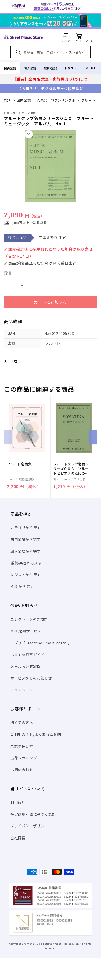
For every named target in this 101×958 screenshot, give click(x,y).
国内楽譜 (10, 68)
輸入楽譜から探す (25, 551)
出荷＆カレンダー (25, 757)
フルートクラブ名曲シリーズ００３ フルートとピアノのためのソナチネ (71, 469)
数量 (8, 273)
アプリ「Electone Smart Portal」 (40, 642)
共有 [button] (13, 361)
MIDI (91, 68)
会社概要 (17, 837)
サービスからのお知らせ (31, 678)
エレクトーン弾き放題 (29, 619)
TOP (7, 100)
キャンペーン (21, 689)
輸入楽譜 (30, 68)
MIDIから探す (22, 586)
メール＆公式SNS (25, 666)
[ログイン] (65, 35)
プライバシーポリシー (29, 825)
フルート (88, 100)
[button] (90, 35)
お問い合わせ (21, 769)
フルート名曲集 (19, 464)
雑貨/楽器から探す (26, 563)
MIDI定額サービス (25, 630)
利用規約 (17, 802)
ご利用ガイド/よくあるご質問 (35, 734)
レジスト (70, 68)
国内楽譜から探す (25, 539)
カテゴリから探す (25, 527)
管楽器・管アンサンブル (56, 100)
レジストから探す (25, 574)
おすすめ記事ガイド (27, 654)
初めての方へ (21, 722)
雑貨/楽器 (50, 68)
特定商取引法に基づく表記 (33, 814)
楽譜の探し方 (21, 746)
